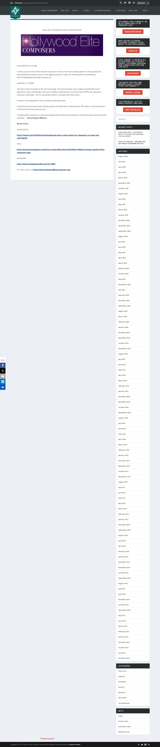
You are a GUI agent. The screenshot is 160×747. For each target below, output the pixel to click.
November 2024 (124, 226)
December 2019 (124, 333)
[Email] (2, 376)
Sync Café (65, 10)
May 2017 (121, 498)
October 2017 (123, 471)
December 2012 (124, 658)
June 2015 (122, 594)
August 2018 (123, 418)
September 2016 (124, 530)
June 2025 (122, 199)
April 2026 (122, 172)
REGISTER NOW (133, 31)
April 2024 (122, 258)
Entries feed (123, 721)
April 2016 (122, 546)
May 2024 (121, 252)
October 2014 (123, 605)
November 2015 (124, 567)
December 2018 (124, 397)
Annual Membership (49, 10)
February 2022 (123, 295)
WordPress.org (123, 732)
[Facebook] (2, 365)
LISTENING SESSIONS (102, 10)
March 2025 (122, 210)
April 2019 (122, 375)
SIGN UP (133, 50)
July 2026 (121, 162)
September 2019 (124, 348)
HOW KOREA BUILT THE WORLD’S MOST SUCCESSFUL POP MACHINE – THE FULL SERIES (131, 134)
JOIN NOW (132, 73)
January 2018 (123, 455)
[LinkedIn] (2, 381)
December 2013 (124, 642)
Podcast (121, 687)
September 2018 (124, 413)
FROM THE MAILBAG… (131, 143)
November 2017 (124, 466)
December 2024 (124, 220)
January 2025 (123, 215)
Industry (121, 676)
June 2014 (122, 621)
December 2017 (124, 461)
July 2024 (121, 242)
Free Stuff (133, 10)
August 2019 (123, 354)
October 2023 (123, 274)
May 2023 (121, 279)
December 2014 (124, 599)
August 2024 (123, 236)
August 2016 (123, 535)
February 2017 (123, 514)
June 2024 (122, 247)
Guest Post (122, 671)
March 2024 (122, 263)
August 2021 (123, 311)
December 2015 (124, 562)
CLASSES (86, 10)
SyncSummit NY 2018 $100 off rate (36, 3)
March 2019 (122, 381)
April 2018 (122, 439)
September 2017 (124, 477)
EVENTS (75, 10)
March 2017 (122, 509)
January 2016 (123, 557)
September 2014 (124, 610)
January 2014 (123, 637)
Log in (120, 716)
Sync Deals (122, 698)
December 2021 (124, 300)
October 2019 (123, 343)
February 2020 (123, 322)
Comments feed (124, 727)
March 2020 (122, 316)
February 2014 (123, 631)
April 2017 (122, 503)
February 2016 (123, 551)
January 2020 (123, 327)
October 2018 (123, 407)
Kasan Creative (75, 744)
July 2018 (121, 423)
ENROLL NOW (133, 92)
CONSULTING (121, 10)
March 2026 (122, 178)
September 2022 (124, 284)
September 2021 (124, 306)
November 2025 (124, 183)
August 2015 (123, 583)
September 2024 (124, 231)
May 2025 (121, 204)
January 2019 (123, 391)
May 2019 (121, 370)
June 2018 (122, 429)
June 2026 (122, 167)
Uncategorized (124, 703)
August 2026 (123, 156)
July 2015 (121, 589)
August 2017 (123, 482)
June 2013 (122, 653)
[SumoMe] (2, 387)
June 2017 (122, 493)
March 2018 (122, 445)
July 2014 (121, 615)
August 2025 (123, 194)
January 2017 (123, 519)
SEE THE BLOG (132, 109)
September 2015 (124, 578)
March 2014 (122, 626)
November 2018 (124, 402)
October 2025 (123, 188)
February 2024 (123, 268)
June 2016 (122, 541)
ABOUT (145, 10)
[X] (2, 371)
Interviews (122, 682)
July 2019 (121, 359)
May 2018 (121, 434)
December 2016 (124, 525)
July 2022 (121, 290)
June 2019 (122, 365)
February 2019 (123, 386)
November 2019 (124, 338)
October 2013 (123, 648)
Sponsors (121, 692)
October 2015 (123, 573)
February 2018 (123, 450)
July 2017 (121, 487)
